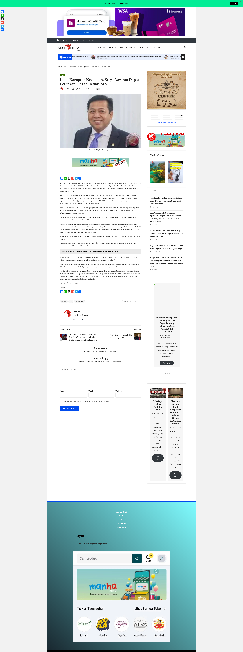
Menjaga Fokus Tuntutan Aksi (157, 405)
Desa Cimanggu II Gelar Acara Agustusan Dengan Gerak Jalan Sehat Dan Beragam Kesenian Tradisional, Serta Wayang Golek (165, 217)
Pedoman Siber (121, 523)
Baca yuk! (167, 343)
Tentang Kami (121, 512)
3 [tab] (167, 374)
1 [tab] (164, 374)
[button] (78, 320)
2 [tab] (166, 374)
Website (118, 391)
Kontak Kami (121, 519)
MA (71, 301)
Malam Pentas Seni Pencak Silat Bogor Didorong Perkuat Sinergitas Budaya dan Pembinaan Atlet (166, 233)
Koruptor (63, 301)
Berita (62, 75)
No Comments (90, 89)
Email (91, 391)
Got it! (234, 3)
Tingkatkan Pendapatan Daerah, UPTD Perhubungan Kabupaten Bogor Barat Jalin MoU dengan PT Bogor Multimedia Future (166, 262)
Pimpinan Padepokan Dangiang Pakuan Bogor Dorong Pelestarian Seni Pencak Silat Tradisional (166, 201)
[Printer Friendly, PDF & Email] (69, 283)
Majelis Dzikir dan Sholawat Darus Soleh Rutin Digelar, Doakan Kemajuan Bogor (133, 56)
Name (63, 391)
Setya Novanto (79, 301)
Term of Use (121, 527)
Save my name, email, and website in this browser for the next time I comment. (87, 401)
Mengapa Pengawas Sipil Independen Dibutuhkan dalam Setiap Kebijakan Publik (175, 412)
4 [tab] (169, 374)
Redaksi (77, 311)
